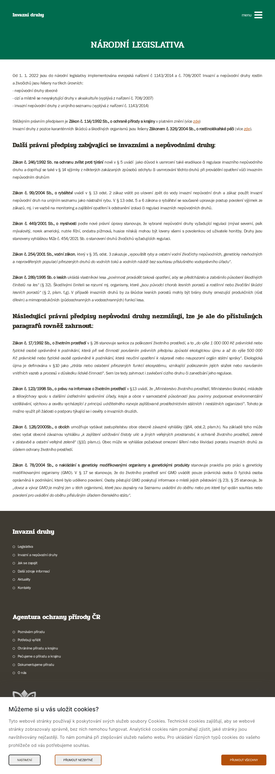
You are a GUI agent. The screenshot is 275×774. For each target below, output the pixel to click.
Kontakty (24, 587)
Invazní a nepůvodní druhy (37, 555)
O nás (22, 672)
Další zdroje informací (34, 571)
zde (196, 121)
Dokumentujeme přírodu (36, 664)
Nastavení (24, 760)
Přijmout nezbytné (78, 760)
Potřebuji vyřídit (29, 640)
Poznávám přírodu (31, 632)
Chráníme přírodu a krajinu (38, 648)
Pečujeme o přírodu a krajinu (39, 656)
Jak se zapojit (27, 563)
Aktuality (24, 579)
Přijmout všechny (244, 760)
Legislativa (25, 546)
